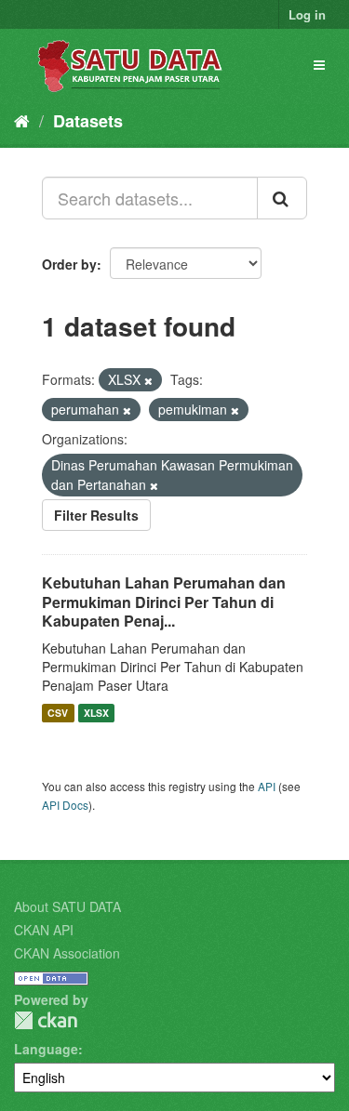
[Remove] (148, 380)
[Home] (22, 120)
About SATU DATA (67, 906)
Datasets (88, 121)
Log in (307, 14)
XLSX (96, 713)
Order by (69, 264)
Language (46, 1048)
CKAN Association (67, 953)
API (266, 786)
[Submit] (282, 198)
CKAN (45, 1020)
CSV (57, 713)
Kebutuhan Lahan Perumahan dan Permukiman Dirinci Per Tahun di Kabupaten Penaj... (164, 602)
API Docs (65, 805)
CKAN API (44, 929)
